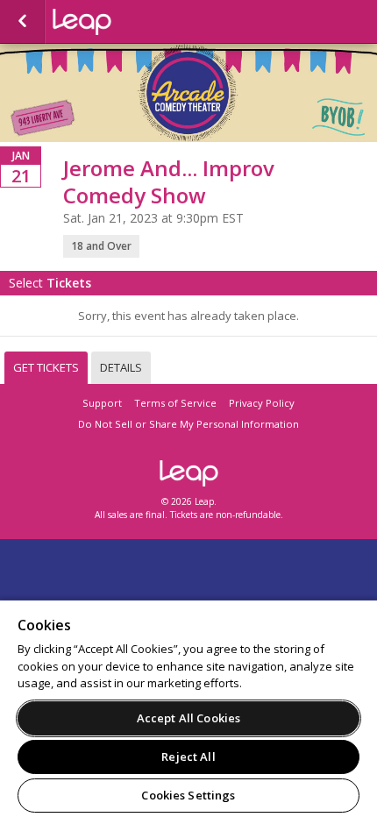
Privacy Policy (262, 402)
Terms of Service (175, 402)
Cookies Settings (188, 795)
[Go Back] (22, 22)
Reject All (188, 756)
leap (140, 22)
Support (102, 402)
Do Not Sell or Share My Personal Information (188, 423)
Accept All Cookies (188, 718)
